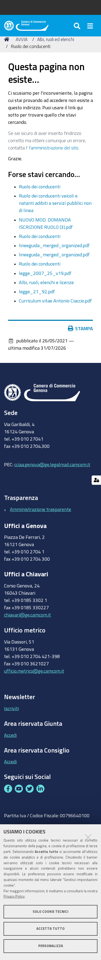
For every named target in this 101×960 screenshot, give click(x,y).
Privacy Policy (14, 896)
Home (7, 39)
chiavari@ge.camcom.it (27, 614)
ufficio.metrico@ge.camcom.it (34, 670)
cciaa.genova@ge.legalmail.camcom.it (52, 464)
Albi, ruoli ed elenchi (55, 39)
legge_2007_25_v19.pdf (45, 273)
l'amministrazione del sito (53, 147)
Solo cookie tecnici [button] (50, 911)
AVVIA (21, 39)
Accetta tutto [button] (50, 928)
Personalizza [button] (50, 946)
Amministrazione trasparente (40, 509)
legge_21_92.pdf (37, 291)
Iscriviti (11, 708)
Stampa (84, 328)
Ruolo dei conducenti (39, 186)
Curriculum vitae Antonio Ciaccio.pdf (55, 300)
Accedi (10, 735)
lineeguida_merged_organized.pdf (54, 245)
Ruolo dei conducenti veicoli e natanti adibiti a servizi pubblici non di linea (55, 203)
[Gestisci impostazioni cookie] (96, 480)
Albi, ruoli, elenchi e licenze (46, 282)
